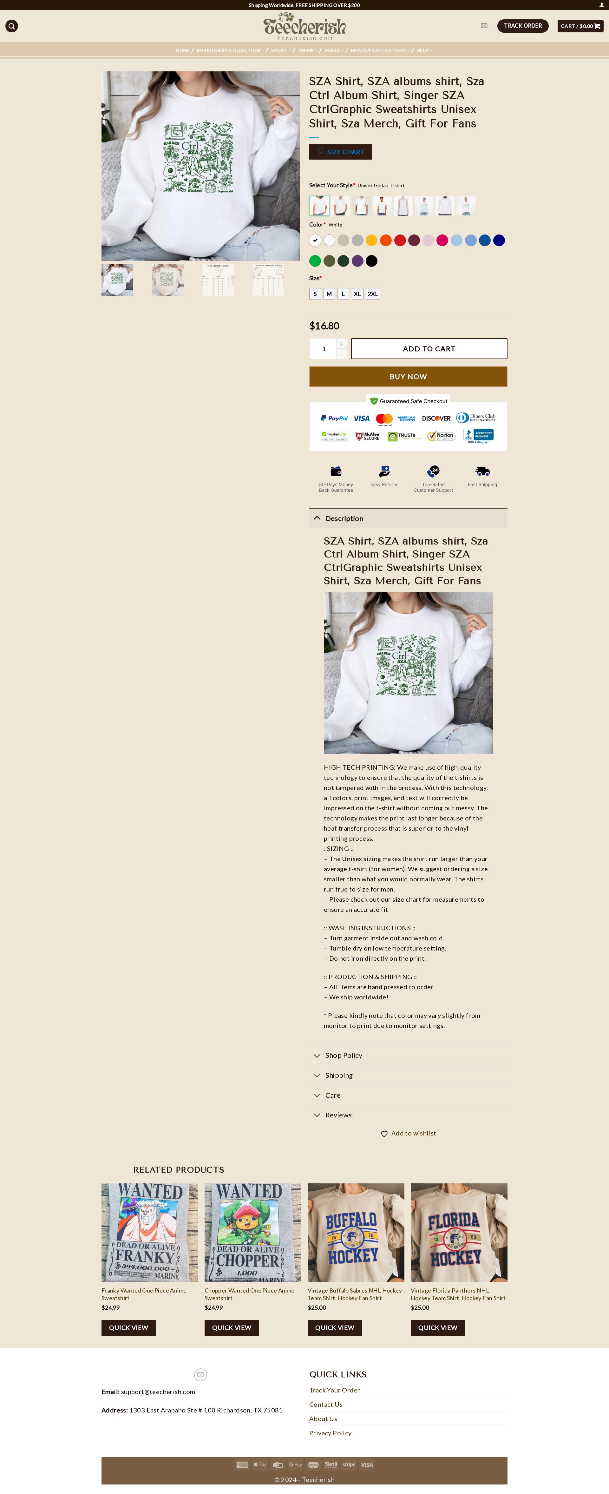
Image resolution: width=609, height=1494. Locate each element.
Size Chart (345, 151)
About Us (323, 1418)
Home (183, 50)
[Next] (507, 1265)
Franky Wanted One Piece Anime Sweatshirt (144, 1294)
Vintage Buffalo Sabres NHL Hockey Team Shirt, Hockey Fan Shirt (355, 1294)
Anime (306, 50)
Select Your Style (332, 184)
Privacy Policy (330, 1433)
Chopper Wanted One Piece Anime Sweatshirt (250, 1294)
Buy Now (408, 376)
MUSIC (332, 50)
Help (423, 50)
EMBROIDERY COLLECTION (228, 50)
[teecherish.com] (304, 26)
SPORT (279, 50)
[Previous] (102, 1265)
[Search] (11, 26)
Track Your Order (334, 1390)
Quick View (128, 1327)
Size (315, 277)
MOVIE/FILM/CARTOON (378, 50)
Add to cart (429, 348)
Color (317, 224)
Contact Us (326, 1404)
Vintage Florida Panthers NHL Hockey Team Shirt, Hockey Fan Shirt (458, 1294)
